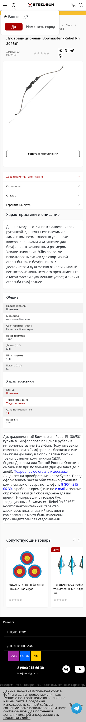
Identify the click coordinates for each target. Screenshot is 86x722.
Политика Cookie (16, 718)
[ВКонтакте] (60, 50)
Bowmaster (13, 393)
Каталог (8, 622)
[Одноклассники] (66, 50)
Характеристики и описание (24, 177)
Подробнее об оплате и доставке (41, 471)
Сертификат (14, 186)
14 (7, 413)
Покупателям (16, 632)
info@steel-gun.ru (27, 673)
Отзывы (11, 195)
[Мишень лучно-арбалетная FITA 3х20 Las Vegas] (27, 564)
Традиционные (15, 403)
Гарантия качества (18, 205)
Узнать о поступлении (43, 154)
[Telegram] (72, 50)
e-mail (60, 488)
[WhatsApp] (60, 55)
